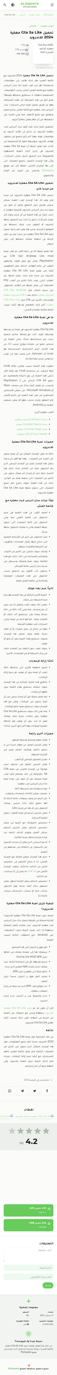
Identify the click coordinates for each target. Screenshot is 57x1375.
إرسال (48, 1285)
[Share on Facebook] (47, 1091)
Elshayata (46, 170)
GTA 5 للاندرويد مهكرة (15, 294)
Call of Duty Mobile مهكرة (32, 434)
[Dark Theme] (12, 5)
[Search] (5, 5)
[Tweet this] (35, 1091)
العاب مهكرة (47, 26)
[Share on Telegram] (22, 1091)
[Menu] (52, 5)
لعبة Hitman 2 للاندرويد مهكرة (31, 419)
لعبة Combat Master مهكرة (31, 424)
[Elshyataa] (28, 1365)
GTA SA (31, 871)
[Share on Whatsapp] (10, 1091)
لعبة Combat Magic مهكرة (32, 429)
